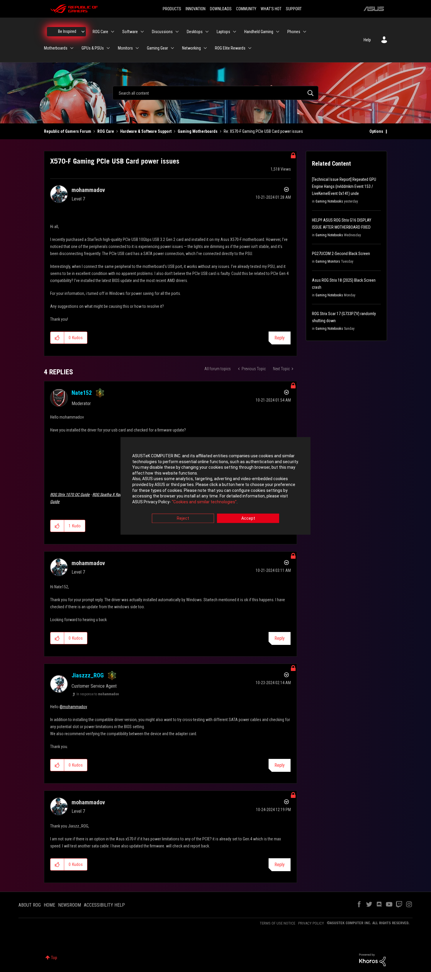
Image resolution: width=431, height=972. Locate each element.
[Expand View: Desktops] (207, 32)
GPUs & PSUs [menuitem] (93, 48)
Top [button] (54, 957)
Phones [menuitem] (293, 31)
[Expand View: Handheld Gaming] (278, 32)
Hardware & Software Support (146, 131)
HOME (49, 905)
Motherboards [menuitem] (55, 48)
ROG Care (105, 131)
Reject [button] (183, 518)
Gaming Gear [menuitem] (157, 48)
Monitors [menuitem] (125, 48)
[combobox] (215, 93)
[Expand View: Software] (142, 32)
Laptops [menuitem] (223, 31)
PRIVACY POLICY (311, 923)
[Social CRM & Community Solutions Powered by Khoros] (372, 959)
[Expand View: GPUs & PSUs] (108, 48)
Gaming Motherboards (198, 131)
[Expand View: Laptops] (234, 32)
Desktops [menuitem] (195, 31)
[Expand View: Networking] (205, 48)
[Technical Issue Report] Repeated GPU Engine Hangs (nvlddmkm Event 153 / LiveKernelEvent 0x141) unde (344, 186)
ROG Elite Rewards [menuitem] (230, 48)
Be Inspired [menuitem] (67, 31)
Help (367, 40)
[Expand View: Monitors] (137, 48)
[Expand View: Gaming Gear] (172, 48)
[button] (57, 338)
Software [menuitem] (130, 31)
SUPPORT (294, 8)
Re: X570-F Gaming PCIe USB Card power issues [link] (263, 131)
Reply (279, 338)
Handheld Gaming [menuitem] (258, 31)
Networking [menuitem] (191, 48)
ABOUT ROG (29, 905)
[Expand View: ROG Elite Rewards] (250, 48)
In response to (98, 694)
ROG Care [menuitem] (100, 31)
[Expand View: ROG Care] (113, 32)
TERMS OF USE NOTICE (277, 923)
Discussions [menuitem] (162, 31)
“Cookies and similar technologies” (204, 501)
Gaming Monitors (327, 261)
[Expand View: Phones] (305, 32)
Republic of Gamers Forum (67, 131)
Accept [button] (248, 518)
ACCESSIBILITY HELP (104, 905)
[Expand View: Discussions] (177, 32)
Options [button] (376, 131)
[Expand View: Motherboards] (72, 48)
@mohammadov (73, 706)
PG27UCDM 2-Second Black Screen (341, 253)
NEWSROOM (69, 905)
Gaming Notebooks (329, 201)
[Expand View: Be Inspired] (83, 31)
